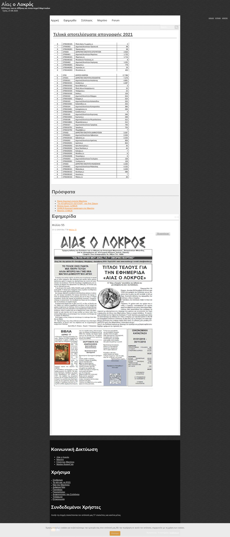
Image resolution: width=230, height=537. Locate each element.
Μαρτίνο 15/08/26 (64, 211)
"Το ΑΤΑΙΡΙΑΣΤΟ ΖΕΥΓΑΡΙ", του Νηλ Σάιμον (77, 203)
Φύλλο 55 (58, 225)
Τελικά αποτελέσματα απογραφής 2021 (93, 34)
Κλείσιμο (115, 533)
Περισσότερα (163, 233)
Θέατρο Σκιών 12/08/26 (67, 206)
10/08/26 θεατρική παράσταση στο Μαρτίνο (75, 208)
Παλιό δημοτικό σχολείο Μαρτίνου (72, 201)
